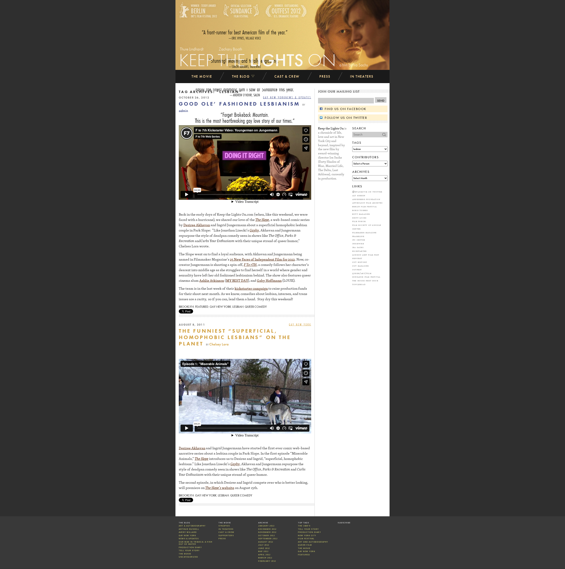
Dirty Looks (359, 218)
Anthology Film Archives (367, 203)
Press (324, 76)
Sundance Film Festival (366, 277)
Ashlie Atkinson (211, 280)
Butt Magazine (361, 214)
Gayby (254, 230)
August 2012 (265, 542)
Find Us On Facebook (345, 109)
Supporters (226, 536)
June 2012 (264, 548)
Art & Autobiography (192, 526)
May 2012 (263, 551)
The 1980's (304, 526)
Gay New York (274, 97)
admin (183, 110)
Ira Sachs (357, 247)
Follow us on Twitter (346, 118)
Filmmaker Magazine (364, 232)
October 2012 (266, 536)
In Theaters (361, 76)
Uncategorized (188, 557)
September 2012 (267, 539)
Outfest (357, 269)
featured (201, 307)
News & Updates (298, 97)
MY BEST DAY (237, 280)
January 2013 (266, 526)
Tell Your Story (189, 551)
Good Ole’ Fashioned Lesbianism (239, 103)
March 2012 (265, 558)
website (227, 487)
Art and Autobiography (313, 542)
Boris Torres (360, 210)
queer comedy (256, 307)
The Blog (241, 76)
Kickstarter (359, 251)
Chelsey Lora (219, 344)
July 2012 (263, 545)
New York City (307, 536)
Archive (263, 523)
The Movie (202, 76)
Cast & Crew (286, 76)
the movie (304, 548)
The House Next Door (365, 280)
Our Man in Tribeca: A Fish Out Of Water (195, 543)
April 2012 (264, 555)
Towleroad (358, 284)
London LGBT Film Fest (365, 255)
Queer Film (305, 545)
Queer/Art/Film (361, 273)
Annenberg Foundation (366, 199)
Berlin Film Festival (364, 206)
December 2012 (267, 529)
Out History (359, 262)
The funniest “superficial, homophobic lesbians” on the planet (235, 337)
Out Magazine (360, 266)
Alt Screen (358, 195)
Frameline (358, 236)
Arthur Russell (189, 529)
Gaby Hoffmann (269, 280)
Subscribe (344, 523)
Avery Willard (188, 532)
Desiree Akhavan (196, 225)
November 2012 (267, 532)
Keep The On (257, 60)
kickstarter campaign (251, 288)
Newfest (357, 258)
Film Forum (359, 221)
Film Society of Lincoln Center (366, 227)
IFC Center (358, 240)
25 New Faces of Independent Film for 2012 (262, 259)
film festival (306, 539)
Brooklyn (186, 307)
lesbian (237, 307)
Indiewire (358, 243)
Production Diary (190, 547)
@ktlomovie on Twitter (367, 192)
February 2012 (267, 561)
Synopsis (224, 526)
